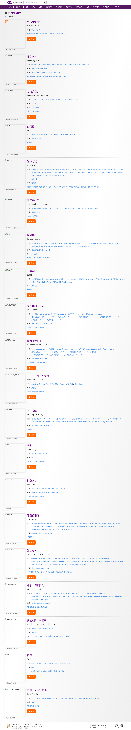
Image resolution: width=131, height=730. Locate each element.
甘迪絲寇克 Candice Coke (54, 558)
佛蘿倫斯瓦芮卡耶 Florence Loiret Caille (43, 317)
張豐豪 (57, 488)
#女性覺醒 (40, 327)
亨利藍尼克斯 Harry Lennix (72, 558)
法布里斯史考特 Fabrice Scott (109, 317)
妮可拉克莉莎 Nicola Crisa (75, 355)
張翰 (32, 488)
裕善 (66, 698)
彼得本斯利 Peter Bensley (60, 352)
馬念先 (62, 169)
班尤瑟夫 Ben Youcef (38, 558)
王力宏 (39, 65)
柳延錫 (85, 698)
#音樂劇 (66, 636)
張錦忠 (56, 134)
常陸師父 (63, 175)
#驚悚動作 (51, 572)
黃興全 (95, 172)
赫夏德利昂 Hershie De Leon (78, 422)
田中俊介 (40, 99)
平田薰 (69, 99)
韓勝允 (45, 628)
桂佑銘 (33, 72)
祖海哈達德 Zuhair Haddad (95, 561)
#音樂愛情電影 (58, 636)
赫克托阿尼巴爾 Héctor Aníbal (40, 596)
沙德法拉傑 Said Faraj (58, 561)
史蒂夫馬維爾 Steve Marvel (114, 561)
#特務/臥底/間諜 (61, 76)
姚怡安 (39, 175)
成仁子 (73, 529)
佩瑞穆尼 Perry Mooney (105, 349)
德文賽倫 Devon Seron (38, 523)
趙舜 (38, 172)
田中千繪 (40, 169)
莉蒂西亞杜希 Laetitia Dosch (40, 243)
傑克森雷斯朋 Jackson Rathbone (41, 593)
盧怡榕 (120, 172)
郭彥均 (38, 30)
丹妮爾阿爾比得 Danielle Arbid (40, 250)
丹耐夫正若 (91, 169)
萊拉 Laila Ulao (42, 134)
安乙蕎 (52, 169)
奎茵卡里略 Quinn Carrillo (60, 422)
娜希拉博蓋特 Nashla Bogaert (96, 593)
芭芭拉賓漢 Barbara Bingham (87, 349)
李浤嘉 (78, 172)
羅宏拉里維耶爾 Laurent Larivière (41, 323)
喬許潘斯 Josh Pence (102, 558)
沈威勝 (78, 208)
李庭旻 (64, 99)
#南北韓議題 (49, 636)
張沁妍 (110, 169)
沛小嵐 (104, 169)
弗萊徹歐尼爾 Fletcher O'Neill (40, 355)
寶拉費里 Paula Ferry (115, 596)
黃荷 (38, 698)
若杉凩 (75, 99)
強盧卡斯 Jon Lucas (107, 523)
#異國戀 (44, 34)
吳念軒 (33, 134)
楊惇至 (72, 172)
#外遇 (29, 257)
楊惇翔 (61, 172)
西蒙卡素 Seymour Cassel (39, 564)
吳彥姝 (56, 384)
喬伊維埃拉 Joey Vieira (69, 349)
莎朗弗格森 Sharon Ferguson (40, 561)
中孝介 (121, 169)
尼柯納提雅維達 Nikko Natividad (41, 529)
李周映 (39, 454)
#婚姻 (29, 327)
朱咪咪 (56, 208)
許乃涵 (62, 134)
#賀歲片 (29, 216)
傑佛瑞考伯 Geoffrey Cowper (40, 603)
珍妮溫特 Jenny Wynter (99, 352)
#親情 (62, 671)
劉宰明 (61, 698)
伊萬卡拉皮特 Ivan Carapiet (41, 422)
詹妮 (76, 384)
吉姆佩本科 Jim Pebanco (117, 419)
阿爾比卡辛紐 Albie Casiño (81, 419)
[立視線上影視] (15, 2)
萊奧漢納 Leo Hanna (37, 320)
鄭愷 (70, 65)
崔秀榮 (33, 99)
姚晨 (48, 65)
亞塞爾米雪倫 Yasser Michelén (61, 596)
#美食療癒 (43, 362)
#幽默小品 (43, 607)
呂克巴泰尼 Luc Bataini (81, 246)
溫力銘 (67, 208)
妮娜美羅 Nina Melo (48, 488)
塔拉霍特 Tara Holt (88, 558)
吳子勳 (118, 523)
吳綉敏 (108, 172)
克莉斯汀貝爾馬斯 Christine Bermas (42, 419)
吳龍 (80, 698)
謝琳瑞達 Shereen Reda (85, 279)
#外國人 (63, 34)
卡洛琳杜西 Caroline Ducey (77, 243)
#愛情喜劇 (30, 76)
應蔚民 (46, 169)
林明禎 (33, 208)
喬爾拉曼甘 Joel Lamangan (40, 425)
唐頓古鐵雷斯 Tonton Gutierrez (68, 523)
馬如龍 (79, 169)
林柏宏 (39, 663)
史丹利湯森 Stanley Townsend (67, 317)
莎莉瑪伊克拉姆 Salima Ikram (62, 282)
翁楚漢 (51, 384)
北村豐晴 (102, 172)
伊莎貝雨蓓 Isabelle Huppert (40, 314)
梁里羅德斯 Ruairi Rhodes (39, 599)
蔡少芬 (54, 65)
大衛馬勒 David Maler (101, 596)
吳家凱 (33, 388)
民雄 (57, 169)
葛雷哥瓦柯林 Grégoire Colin (97, 243)
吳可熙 (38, 488)
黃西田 (33, 172)
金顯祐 (49, 523)
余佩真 (63, 488)
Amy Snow (57, 72)
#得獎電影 (42, 187)
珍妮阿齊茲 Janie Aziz (118, 279)
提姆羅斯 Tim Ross (55, 349)
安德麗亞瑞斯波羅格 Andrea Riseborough (44, 279)
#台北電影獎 (63, 187)
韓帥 (32, 457)
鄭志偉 (44, 172)
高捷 (74, 65)
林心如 (59, 65)
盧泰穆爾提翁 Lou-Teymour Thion (42, 246)
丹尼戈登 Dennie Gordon (39, 68)
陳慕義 (90, 172)
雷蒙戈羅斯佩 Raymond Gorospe (85, 526)
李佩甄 (98, 169)
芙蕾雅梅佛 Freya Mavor (93, 314)
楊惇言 (67, 172)
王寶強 (65, 65)
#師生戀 (76, 187)
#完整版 (50, 34)
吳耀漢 (45, 208)
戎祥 (83, 65)
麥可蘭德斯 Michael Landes (68, 279)
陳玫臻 (114, 172)
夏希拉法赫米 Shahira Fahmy (63, 246)
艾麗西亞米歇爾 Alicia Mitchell (76, 561)
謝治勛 (81, 384)
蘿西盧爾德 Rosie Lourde (39, 358)
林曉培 (74, 169)
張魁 (84, 169)
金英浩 (45, 454)
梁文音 (115, 169)
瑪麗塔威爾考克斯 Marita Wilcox (80, 352)
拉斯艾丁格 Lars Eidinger (58, 314)
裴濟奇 (71, 698)
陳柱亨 (55, 523)
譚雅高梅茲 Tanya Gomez (100, 419)
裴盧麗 (58, 99)
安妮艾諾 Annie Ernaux (38, 254)
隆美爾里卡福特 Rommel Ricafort (42, 533)
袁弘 (61, 384)
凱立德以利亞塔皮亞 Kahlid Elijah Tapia (43, 526)
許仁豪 (45, 175)
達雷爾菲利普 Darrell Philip (77, 564)
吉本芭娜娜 (35, 107)
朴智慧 (33, 632)
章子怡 (33, 65)
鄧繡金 (72, 208)
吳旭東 (39, 208)
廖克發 (33, 138)
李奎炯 (33, 628)
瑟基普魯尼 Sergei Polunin (59, 243)
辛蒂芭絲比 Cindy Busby (39, 349)
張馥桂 (84, 172)
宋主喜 (51, 628)
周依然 (33, 384)
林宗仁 (68, 169)
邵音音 (51, 208)
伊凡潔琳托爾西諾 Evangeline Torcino (100, 422)
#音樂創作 (55, 187)
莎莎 (32, 30)
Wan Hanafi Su (70, 134)
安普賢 (46, 99)
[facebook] (117, 726)
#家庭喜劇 (43, 671)
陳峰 (61, 208)
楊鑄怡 (56, 175)
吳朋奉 (55, 172)
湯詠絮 (56, 663)
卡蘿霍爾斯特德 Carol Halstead (82, 596)
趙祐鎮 (49, 698)
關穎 (44, 65)
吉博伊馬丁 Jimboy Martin (61, 529)
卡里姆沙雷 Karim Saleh (102, 279)
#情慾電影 (48, 257)
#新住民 (38, 34)
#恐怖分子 (43, 572)
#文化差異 (56, 34)
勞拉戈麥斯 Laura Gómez (62, 593)
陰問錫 (44, 698)
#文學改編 (30, 111)
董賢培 (52, 99)
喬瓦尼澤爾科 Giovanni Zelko (59, 564)
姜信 (76, 698)
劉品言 (33, 663)
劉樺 (78, 65)
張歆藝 (67, 384)
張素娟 (51, 175)
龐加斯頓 (90, 208)
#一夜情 (29, 671)
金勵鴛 (39, 628)
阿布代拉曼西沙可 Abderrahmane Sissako (44, 492)
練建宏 (33, 667)
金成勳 (33, 702)
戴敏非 (33, 212)
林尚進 (84, 208)
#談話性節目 (31, 34)
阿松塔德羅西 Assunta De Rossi (90, 523)
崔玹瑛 (33, 103)
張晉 (87, 65)
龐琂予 (97, 208)
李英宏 (45, 663)
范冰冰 (33, 454)
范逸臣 (33, 169)
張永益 (39, 212)
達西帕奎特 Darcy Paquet (65, 526)
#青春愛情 (35, 187)
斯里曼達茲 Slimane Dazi (115, 243)
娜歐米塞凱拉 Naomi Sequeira (41, 352)
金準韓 (97, 698)
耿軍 (71, 384)
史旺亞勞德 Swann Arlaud (76, 314)
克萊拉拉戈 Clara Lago (78, 593)
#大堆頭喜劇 (44, 76)
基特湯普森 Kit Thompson (64, 419)
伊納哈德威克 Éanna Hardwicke (88, 317)
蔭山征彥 (34, 179)
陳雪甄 (50, 134)
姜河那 (55, 698)
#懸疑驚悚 (69, 572)
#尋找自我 (56, 671)
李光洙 (33, 698)
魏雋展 (49, 172)
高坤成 (33, 175)
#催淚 (29, 187)
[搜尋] (45, 2)
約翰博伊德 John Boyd (58, 355)
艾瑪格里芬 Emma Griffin (54, 320)
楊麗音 (51, 663)
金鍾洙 (91, 698)
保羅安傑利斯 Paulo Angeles (106, 526)
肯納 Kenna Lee (65, 663)
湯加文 (45, 384)
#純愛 (29, 391)
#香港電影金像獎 (85, 187)
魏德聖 (33, 183)
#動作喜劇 (52, 76)
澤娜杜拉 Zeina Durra (38, 286)
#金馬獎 (48, 187)
